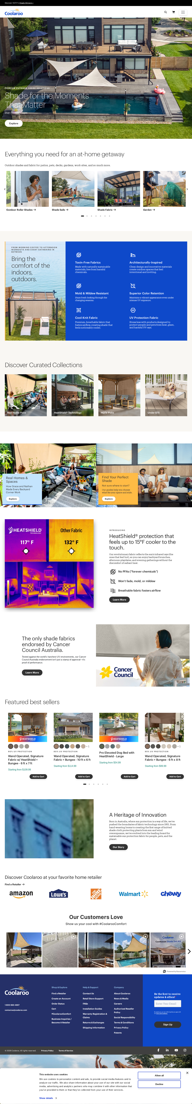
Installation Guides (92, 1008)
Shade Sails (59, 209)
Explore (13, 123)
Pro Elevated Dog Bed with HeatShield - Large (116, 754)
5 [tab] (100, 216)
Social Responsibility (124, 1017)
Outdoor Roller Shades (19, 209)
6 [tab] (107, 784)
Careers (118, 1003)
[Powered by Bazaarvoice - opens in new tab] (174, 972)
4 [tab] (98, 784)
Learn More (119, 599)
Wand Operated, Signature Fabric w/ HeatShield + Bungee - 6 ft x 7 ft (26, 759)
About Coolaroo (122, 993)
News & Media (121, 998)
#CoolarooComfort (61, 1014)
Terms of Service (66, 1051)
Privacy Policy (121, 1027)
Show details (46, 1098)
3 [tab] (91, 216)
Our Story (118, 847)
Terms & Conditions (124, 1022)
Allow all (159, 1075)
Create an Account (61, 998)
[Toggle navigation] (183, 12)
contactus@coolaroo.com (16, 1010)
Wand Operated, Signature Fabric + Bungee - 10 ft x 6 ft (72, 757)
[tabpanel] (27, 192)
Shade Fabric (105, 209)
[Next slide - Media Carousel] (189, 951)
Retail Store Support (93, 998)
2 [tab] (89, 784)
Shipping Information (94, 1027)
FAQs (85, 1003)
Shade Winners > (26, 3)
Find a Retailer (13, 884)
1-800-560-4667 (12, 1005)
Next (187, 189)
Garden (147, 209)
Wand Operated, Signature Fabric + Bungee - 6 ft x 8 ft (162, 757)
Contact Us (88, 993)
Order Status (58, 1003)
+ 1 (87, 746)
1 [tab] (82, 216)
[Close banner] (187, 1073)
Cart (54, 1008)
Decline (159, 1084)
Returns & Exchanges (93, 1022)
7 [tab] (109, 216)
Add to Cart (38, 776)
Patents (118, 1032)
